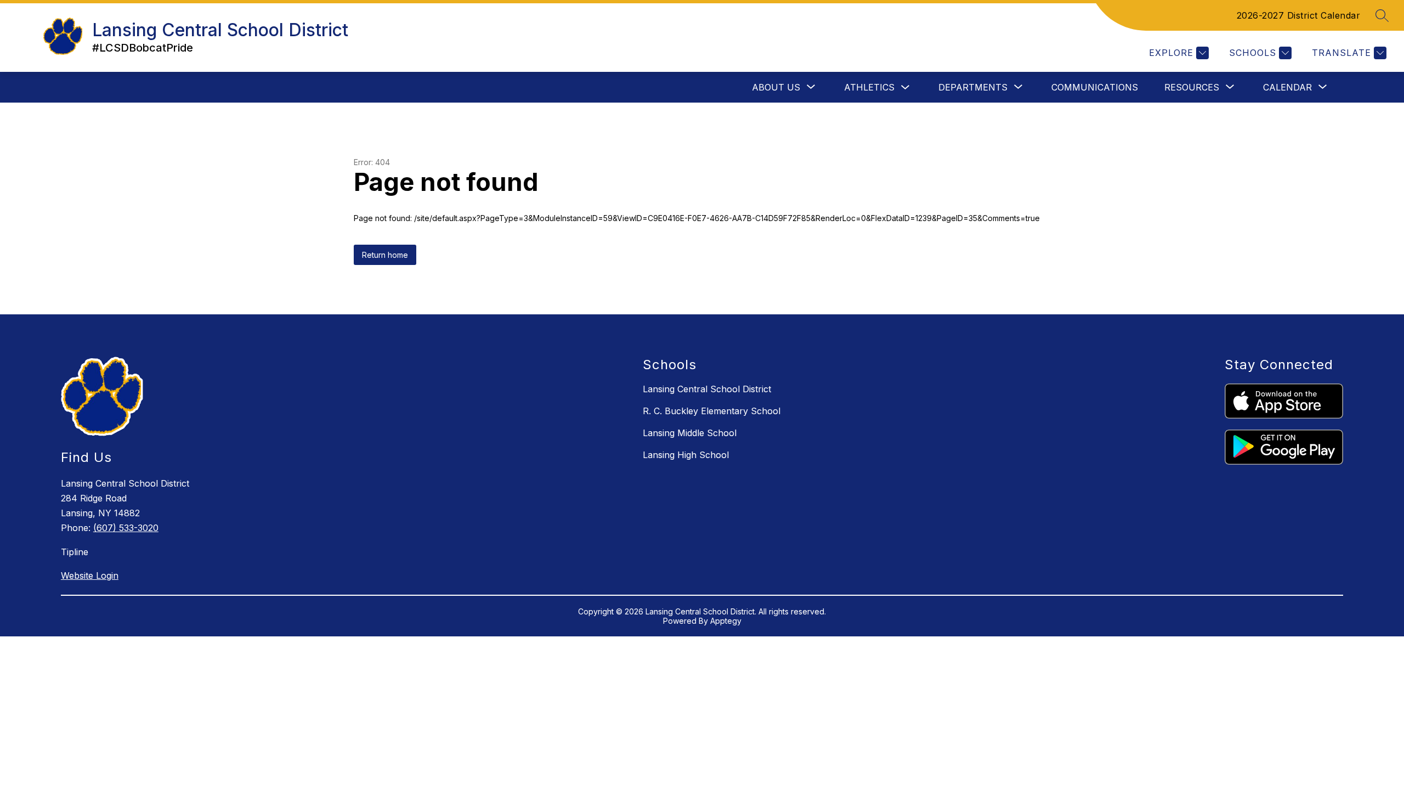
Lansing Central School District (707, 388)
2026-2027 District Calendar (1299, 15)
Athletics (869, 87)
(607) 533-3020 (125, 527)
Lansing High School (686, 454)
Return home (385, 254)
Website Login (89, 575)
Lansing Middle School (690, 432)
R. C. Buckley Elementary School (711, 410)
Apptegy (725, 620)
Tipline (74, 551)
